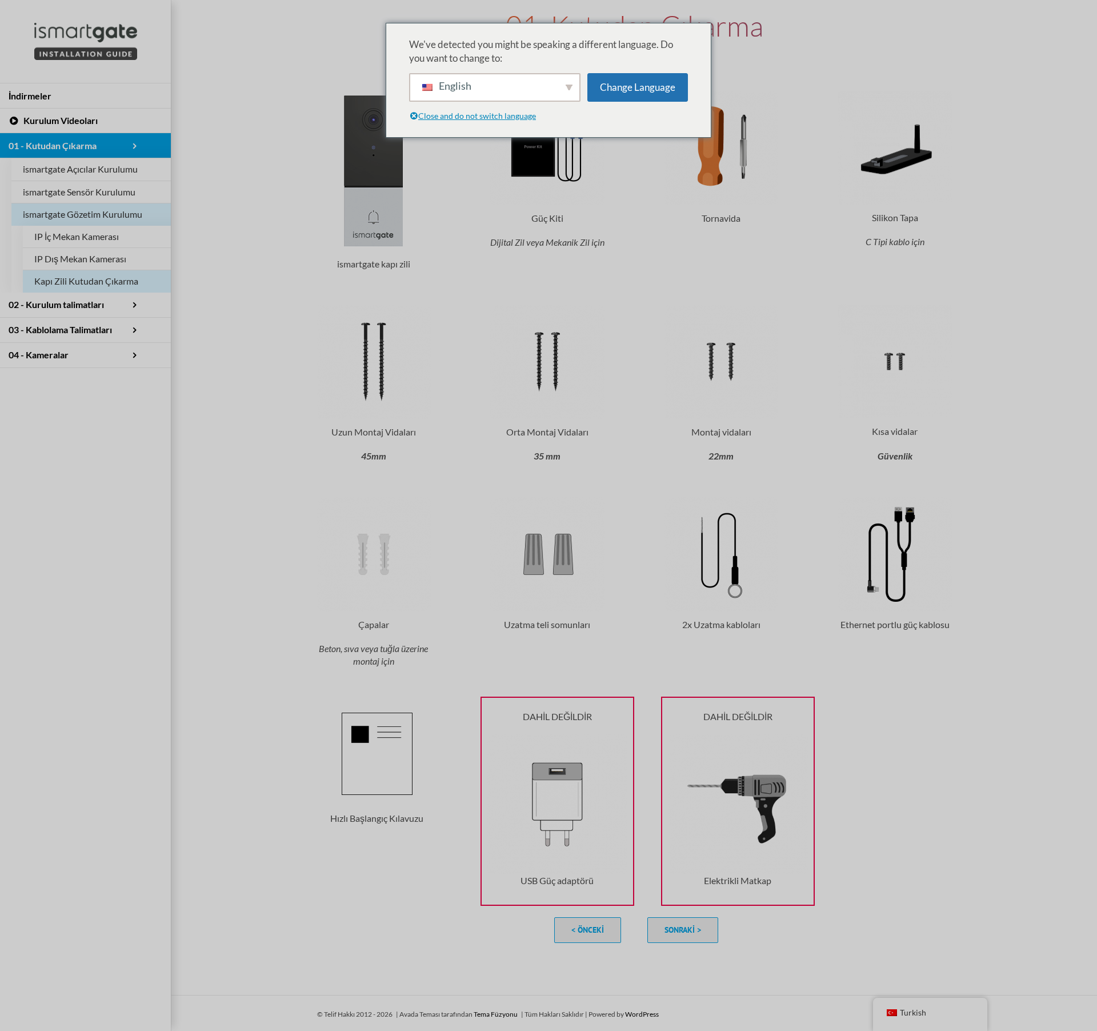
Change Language (637, 87)
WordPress (642, 1014)
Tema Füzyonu (496, 1014)
